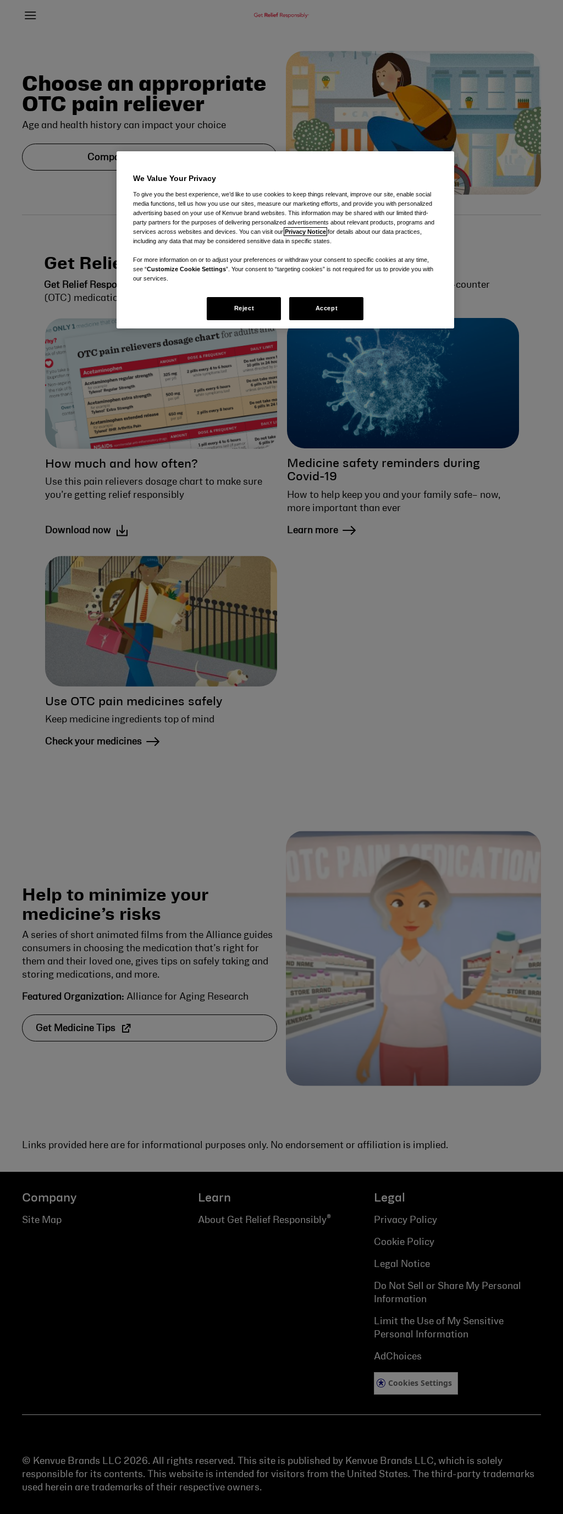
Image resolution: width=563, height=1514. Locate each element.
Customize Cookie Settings (186, 269)
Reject (244, 308)
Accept (327, 308)
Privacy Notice (305, 231)
